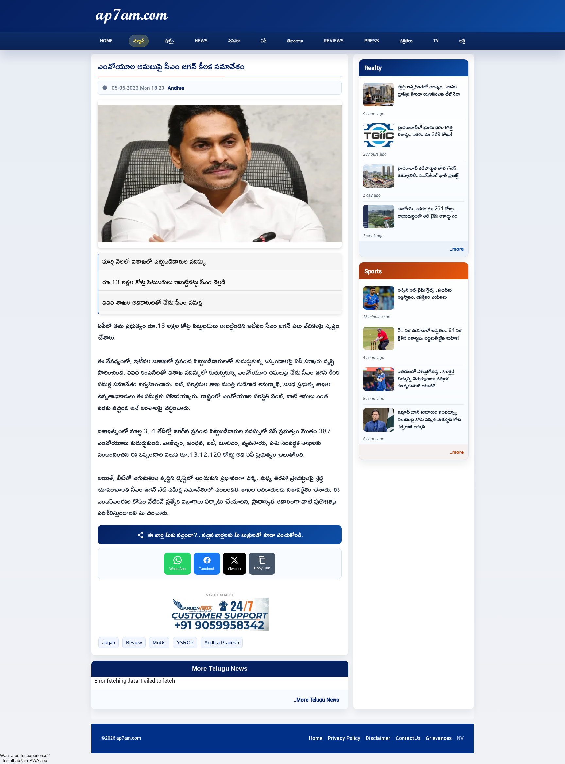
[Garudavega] (220, 614)
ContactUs (408, 738)
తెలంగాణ (295, 40)
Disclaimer (378, 738)
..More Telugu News (316, 699)
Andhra (176, 87)
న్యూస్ (138, 40)
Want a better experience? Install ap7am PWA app (25, 758)
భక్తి (462, 40)
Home (106, 40)
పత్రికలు (406, 40)
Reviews (334, 40)
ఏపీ (263, 40)
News (201, 40)
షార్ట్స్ (169, 40)
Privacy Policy (344, 738)
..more (457, 248)
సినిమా (234, 40)
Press (371, 40)
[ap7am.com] (132, 16)
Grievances (439, 738)
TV (436, 40)
